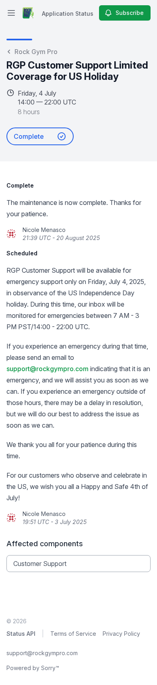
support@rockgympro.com (47, 369)
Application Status (67, 13)
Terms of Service (73, 633)
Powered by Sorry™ (32, 667)
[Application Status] (28, 13)
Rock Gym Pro (36, 52)
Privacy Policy (121, 633)
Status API (20, 633)
